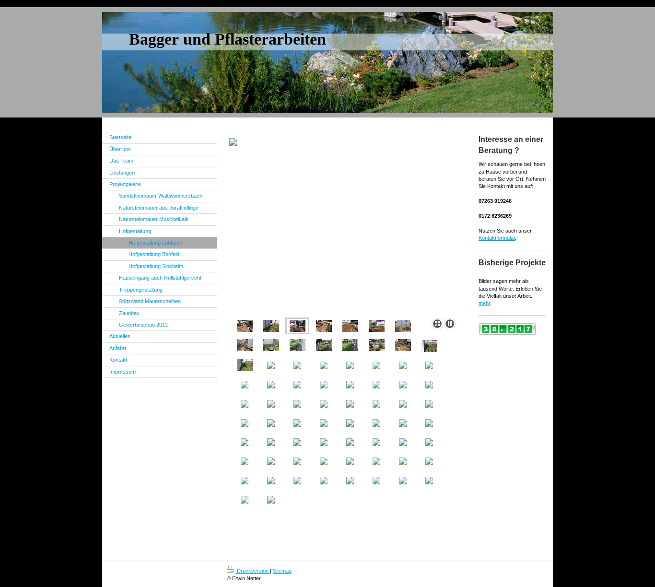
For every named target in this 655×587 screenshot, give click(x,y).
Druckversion (252, 571)
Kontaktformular (497, 238)
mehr (485, 303)
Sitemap (282, 571)
